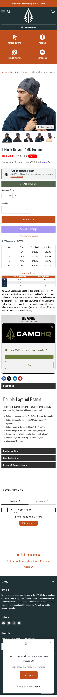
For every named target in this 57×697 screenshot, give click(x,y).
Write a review (28, 523)
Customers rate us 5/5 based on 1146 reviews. (28, 561)
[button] (7, 137)
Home (4, 72)
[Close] (51, 326)
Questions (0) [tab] (42, 501)
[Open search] (4, 510)
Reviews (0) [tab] (15, 501)
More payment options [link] (28, 236)
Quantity (4, 203)
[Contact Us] (42, 55)
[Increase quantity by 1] (27, 209)
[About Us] (42, 39)
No (29, 364)
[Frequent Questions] (14, 55)
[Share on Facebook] (3, 378)
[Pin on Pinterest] (20, 378)
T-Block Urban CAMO (18, 72)
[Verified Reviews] (14, 39)
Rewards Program (17, 177)
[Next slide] (54, 137)
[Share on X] (9, 378)
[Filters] (12, 510)
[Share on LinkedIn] (15, 378)
